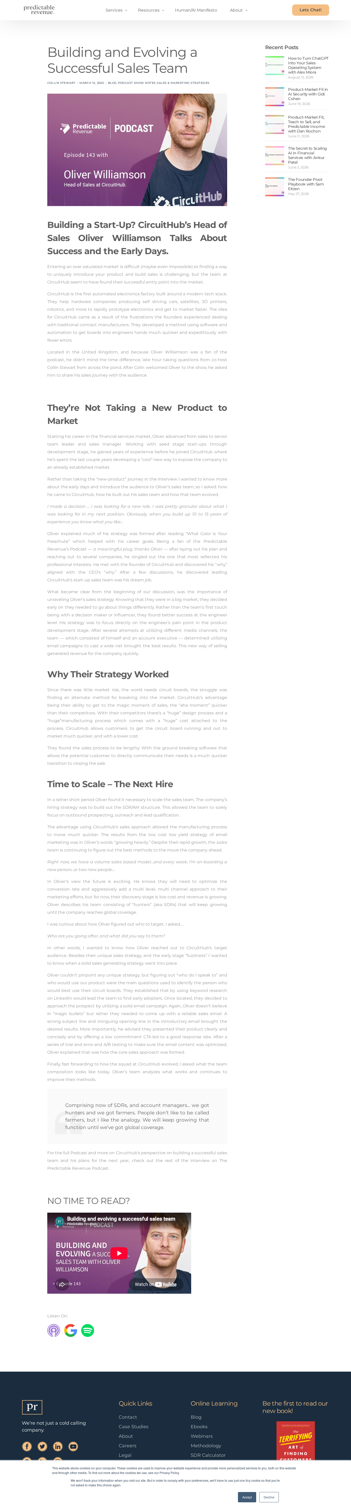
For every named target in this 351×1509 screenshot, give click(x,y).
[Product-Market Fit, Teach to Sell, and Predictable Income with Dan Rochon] (274, 124)
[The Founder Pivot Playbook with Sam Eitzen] (274, 186)
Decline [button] (269, 1497)
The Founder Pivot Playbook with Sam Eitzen (306, 184)
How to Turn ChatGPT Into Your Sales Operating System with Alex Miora (308, 65)
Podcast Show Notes (137, 83)
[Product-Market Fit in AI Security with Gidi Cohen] (274, 96)
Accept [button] (247, 1497)
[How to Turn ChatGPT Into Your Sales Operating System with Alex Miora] (274, 65)
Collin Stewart (61, 83)
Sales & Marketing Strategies (183, 83)
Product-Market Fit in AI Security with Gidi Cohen (308, 94)
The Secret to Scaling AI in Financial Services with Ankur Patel (307, 155)
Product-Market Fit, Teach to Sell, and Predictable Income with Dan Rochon (306, 124)
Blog (112, 83)
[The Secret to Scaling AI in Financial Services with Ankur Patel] (274, 155)
